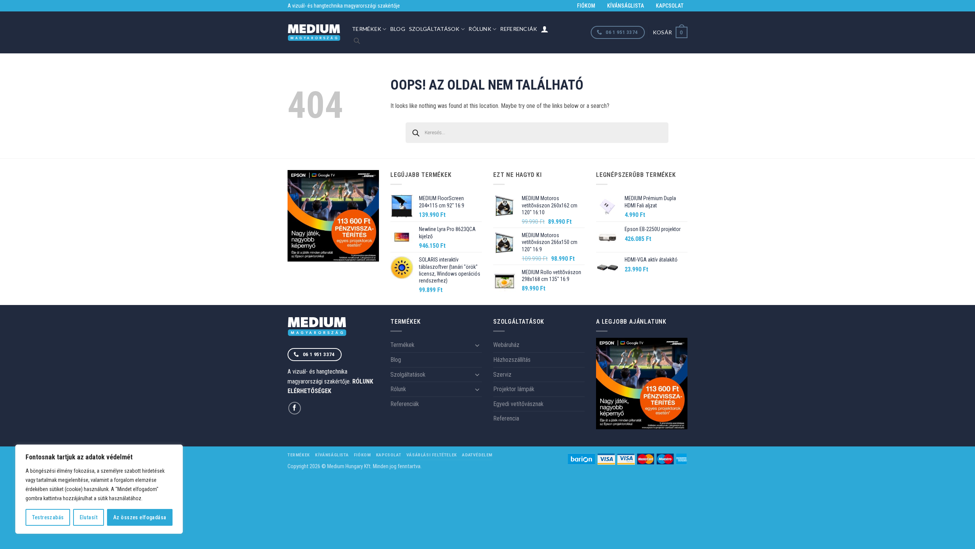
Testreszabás (48, 517)
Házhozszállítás (512, 359)
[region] (99, 489)
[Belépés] (544, 29)
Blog (397, 29)
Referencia (506, 418)
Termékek (366, 29)
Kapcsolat (670, 6)
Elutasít (89, 517)
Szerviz (502, 374)
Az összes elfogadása (139, 517)
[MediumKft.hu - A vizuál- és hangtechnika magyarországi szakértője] (314, 32)
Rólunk (479, 29)
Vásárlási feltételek (431, 455)
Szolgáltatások (434, 29)
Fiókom (586, 6)
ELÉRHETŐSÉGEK (309, 391)
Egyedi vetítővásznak (518, 404)
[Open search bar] (357, 40)
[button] (670, 32)
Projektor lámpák (513, 389)
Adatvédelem (477, 455)
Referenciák (518, 29)
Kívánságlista (625, 6)
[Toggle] (477, 345)
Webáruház (506, 344)
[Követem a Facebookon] (294, 408)
